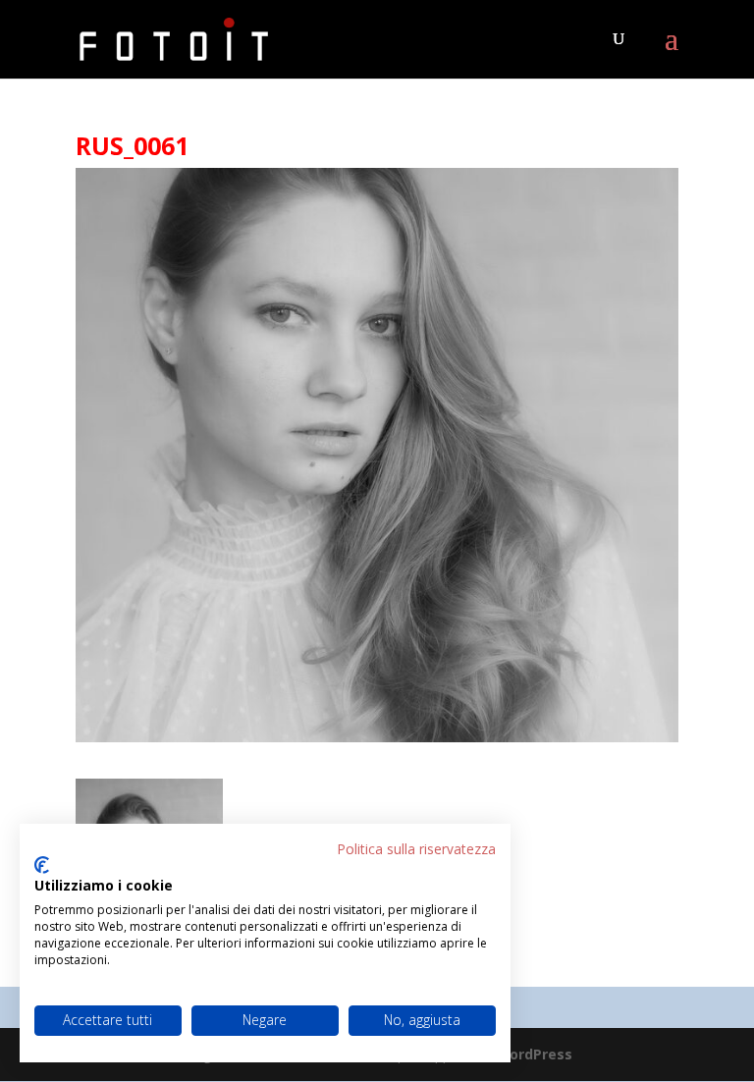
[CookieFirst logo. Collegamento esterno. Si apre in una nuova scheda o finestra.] (41, 865)
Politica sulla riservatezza (416, 848)
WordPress (534, 1054)
